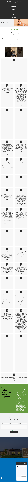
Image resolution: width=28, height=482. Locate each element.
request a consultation (22, 38)
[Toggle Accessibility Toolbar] (1, 478)
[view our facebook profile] (1, 470)
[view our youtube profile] (5, 470)
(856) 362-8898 (14, 40)
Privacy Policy (14, 430)
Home (2, 25)
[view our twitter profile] (2, 470)
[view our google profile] (4, 470)
